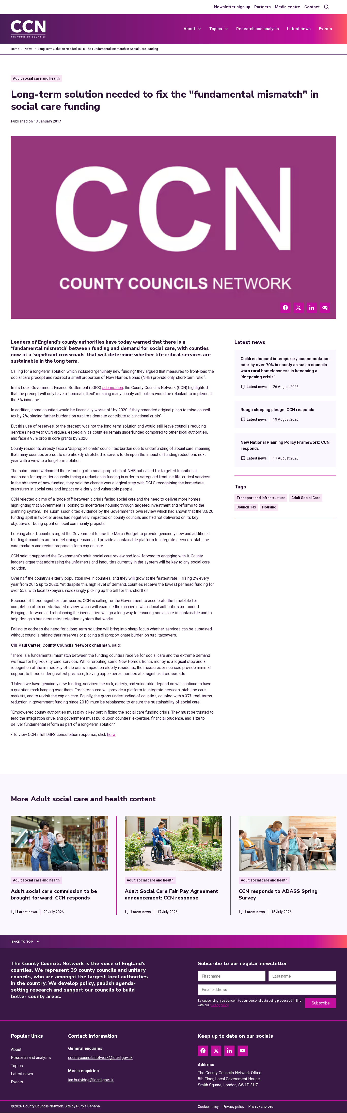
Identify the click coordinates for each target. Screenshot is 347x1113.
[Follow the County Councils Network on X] (216, 1051)
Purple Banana (88, 1106)
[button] (192, 29)
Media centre (287, 7)
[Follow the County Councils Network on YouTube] (243, 1051)
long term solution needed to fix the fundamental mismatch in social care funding (98, 49)
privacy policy (219, 1005)
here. (111, 734)
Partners (262, 7)
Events (325, 28)
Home (15, 49)
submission (112, 387)
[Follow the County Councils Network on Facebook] (203, 1051)
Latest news (299, 28)
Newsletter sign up (232, 7)
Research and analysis (257, 28)
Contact (312, 7)
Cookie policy (208, 1107)
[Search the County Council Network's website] (327, 7)
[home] (28, 29)
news (29, 49)
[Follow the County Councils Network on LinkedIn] (229, 1051)
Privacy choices (260, 1106)
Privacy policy (233, 1107)
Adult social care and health (36, 78)
